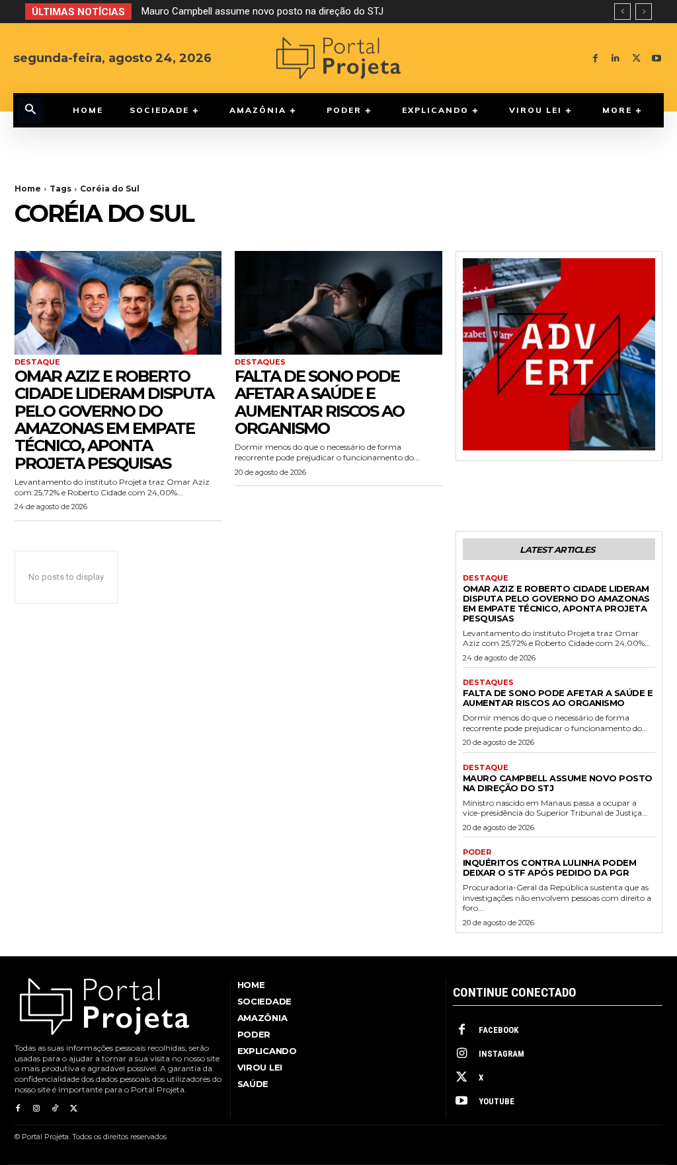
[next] (643, 11)
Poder (477, 852)
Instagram (501, 1054)
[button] (30, 110)
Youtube (496, 1101)
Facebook (498, 1030)
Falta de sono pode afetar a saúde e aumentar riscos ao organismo (319, 402)
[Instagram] (36, 1109)
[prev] (622, 11)
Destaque (37, 362)
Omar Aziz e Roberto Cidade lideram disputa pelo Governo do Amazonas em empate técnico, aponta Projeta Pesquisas (114, 420)
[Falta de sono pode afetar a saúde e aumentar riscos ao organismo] (338, 303)
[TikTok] (55, 1109)
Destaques (260, 362)
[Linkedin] (616, 58)
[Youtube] (657, 58)
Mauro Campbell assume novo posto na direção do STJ (262, 11)
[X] (636, 58)
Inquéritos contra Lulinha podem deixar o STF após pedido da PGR (550, 867)
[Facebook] (595, 58)
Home (28, 189)
